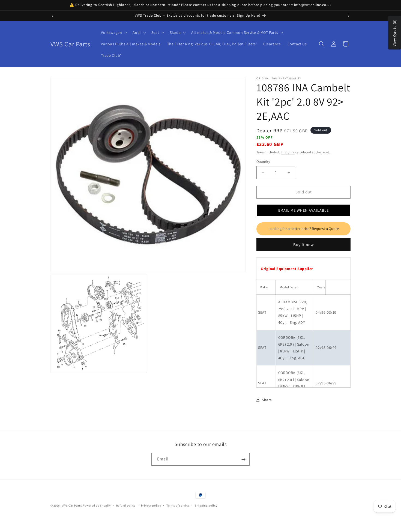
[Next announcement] (349, 16)
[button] (113, 32)
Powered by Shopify (97, 505)
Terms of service (177, 505)
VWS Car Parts (72, 505)
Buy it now (303, 244)
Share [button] (267, 400)
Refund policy (126, 505)
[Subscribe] (243, 459)
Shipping (288, 152)
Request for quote (303, 228)
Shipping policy (206, 505)
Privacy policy (151, 505)
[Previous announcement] (52, 16)
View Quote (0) (394, 32)
